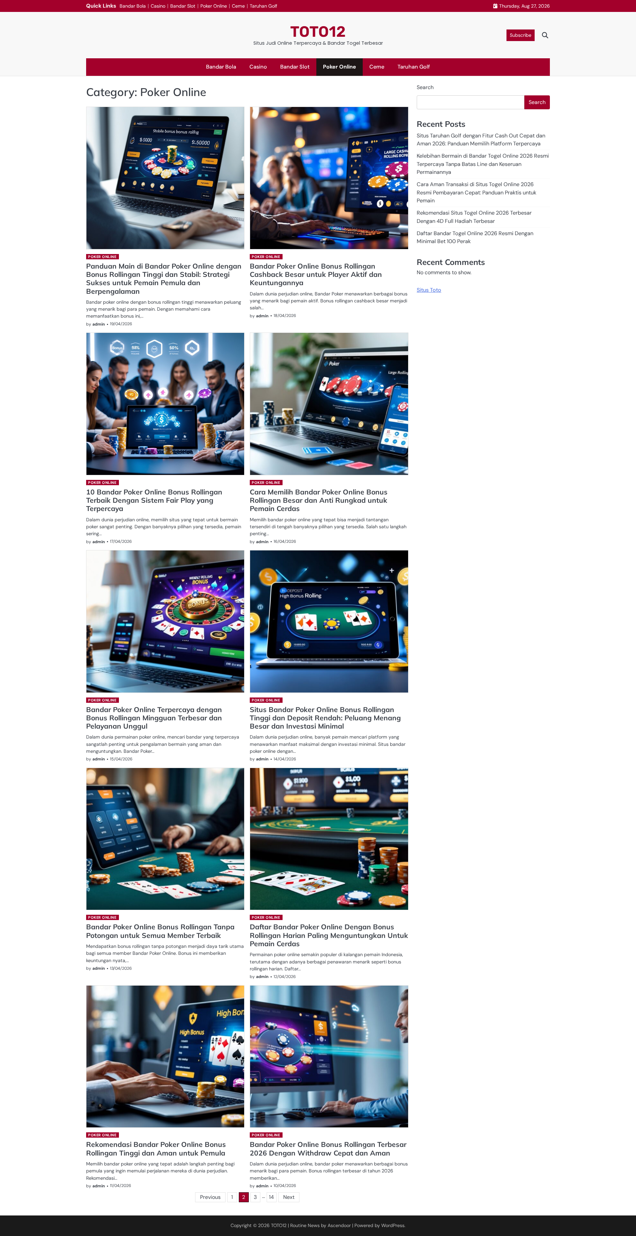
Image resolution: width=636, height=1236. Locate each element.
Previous (210, 1197)
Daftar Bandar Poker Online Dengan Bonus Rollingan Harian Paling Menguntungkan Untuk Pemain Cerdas (329, 935)
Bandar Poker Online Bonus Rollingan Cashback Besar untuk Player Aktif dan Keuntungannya (316, 274)
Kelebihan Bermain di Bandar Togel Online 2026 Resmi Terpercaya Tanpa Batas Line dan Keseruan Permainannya (483, 164)
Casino (158, 6)
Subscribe (520, 35)
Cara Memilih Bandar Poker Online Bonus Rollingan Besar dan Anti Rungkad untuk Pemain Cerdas (319, 500)
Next (288, 1197)
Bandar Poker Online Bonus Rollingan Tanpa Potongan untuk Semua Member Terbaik (160, 930)
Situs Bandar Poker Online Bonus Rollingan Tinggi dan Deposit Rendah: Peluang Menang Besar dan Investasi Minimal (325, 718)
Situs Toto (429, 289)
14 (271, 1197)
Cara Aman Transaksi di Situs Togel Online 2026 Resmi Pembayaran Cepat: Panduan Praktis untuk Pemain (476, 192)
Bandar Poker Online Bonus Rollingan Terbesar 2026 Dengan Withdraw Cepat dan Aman (328, 1148)
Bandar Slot (182, 6)
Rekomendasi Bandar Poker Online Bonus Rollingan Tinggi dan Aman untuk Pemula (156, 1148)
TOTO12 (318, 31)
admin (98, 324)
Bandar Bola (133, 6)
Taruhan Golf (263, 6)
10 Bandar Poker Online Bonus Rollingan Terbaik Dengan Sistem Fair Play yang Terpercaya (154, 500)
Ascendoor (339, 1225)
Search (425, 87)
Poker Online (213, 6)
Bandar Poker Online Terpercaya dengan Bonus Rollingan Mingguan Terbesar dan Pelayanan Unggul (154, 718)
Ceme (238, 6)
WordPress (392, 1225)
